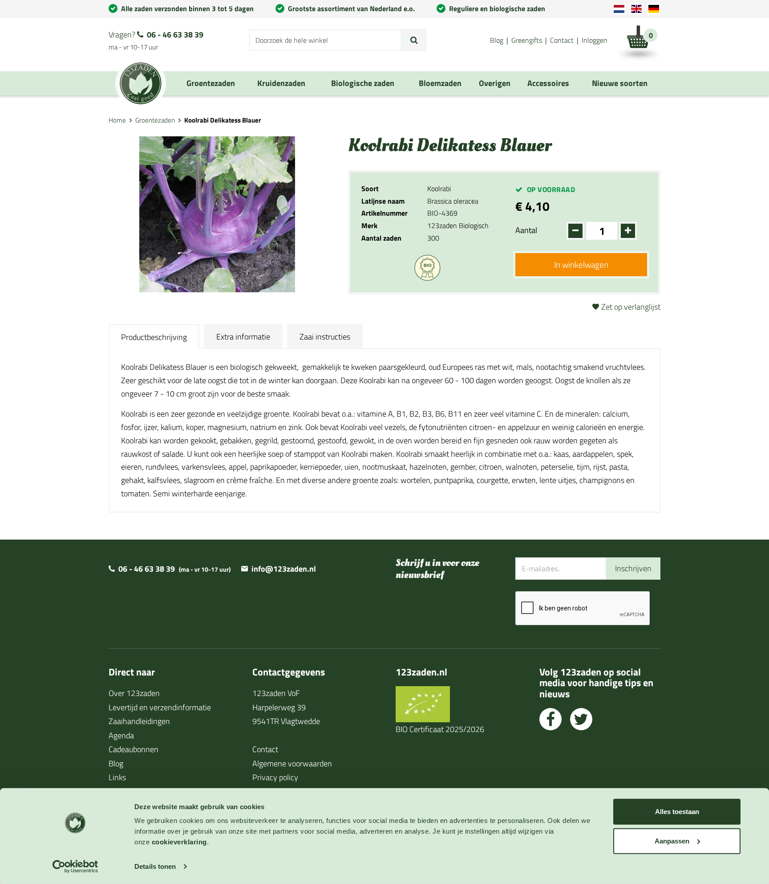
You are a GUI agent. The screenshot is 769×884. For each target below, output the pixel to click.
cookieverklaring (179, 842)
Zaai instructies (325, 337)
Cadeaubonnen (133, 749)
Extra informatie (243, 337)
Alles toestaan (677, 811)
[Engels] (636, 9)
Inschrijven (633, 568)
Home (117, 120)
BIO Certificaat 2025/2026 (440, 729)
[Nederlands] (619, 9)
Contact (562, 40)
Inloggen (594, 40)
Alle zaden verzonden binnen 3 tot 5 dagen (187, 8)
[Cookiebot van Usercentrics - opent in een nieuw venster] (75, 866)
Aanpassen (672, 840)
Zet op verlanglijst (630, 307)
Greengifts (526, 40)
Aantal (526, 230)
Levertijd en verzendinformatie (160, 707)
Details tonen (155, 866)
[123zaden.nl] (140, 83)
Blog (496, 40)
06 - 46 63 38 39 (175, 35)
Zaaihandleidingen (139, 721)
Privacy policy (275, 777)
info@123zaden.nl (283, 569)
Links (117, 777)
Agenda (121, 735)
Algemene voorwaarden (292, 763)
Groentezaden (155, 120)
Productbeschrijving (154, 337)
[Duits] (653, 9)
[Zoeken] (414, 40)
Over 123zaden (134, 693)
